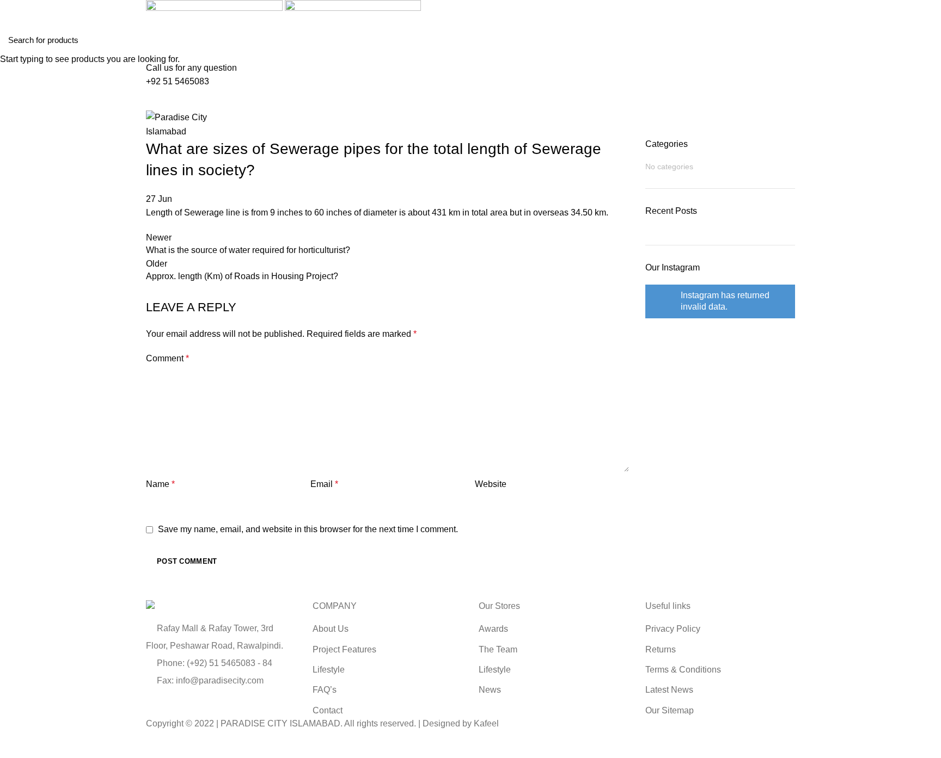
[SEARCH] (926, 39)
